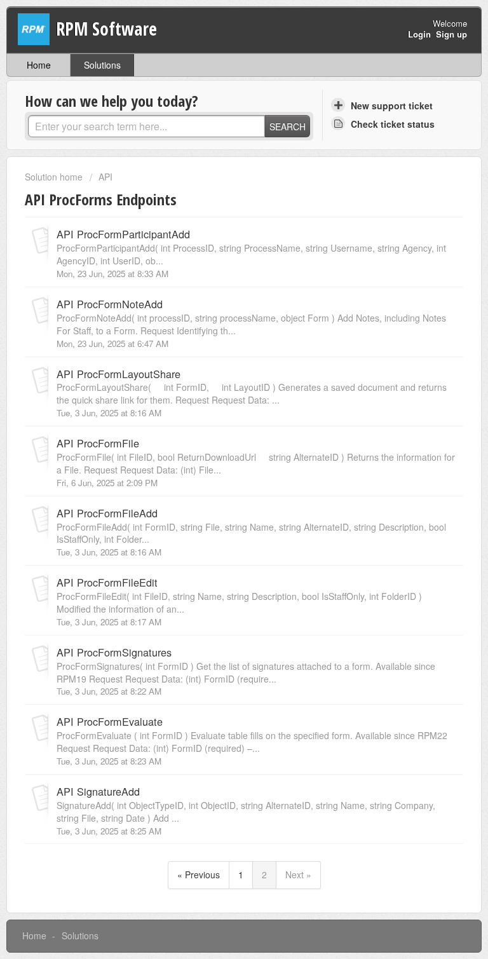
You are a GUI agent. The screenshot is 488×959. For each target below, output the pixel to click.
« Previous (198, 874)
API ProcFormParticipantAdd (123, 233)
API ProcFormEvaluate (110, 721)
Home (39, 64)
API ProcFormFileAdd (107, 512)
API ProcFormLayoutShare (118, 373)
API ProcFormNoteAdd (110, 303)
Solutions (102, 64)
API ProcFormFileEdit (107, 582)
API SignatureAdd (98, 791)
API (105, 176)
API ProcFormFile (98, 443)
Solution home (55, 176)
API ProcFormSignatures (114, 652)
